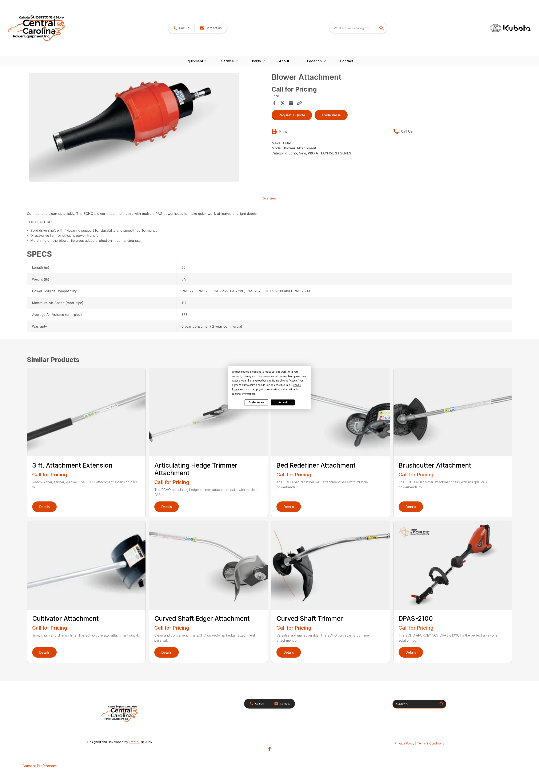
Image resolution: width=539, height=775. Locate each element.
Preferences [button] (249, 393)
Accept (282, 402)
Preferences (256, 402)
